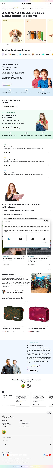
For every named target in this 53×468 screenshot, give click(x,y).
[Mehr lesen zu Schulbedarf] (39, 253)
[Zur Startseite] (26, 3)
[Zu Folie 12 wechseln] (12, 405)
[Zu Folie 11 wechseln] (11, 405)
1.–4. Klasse (6, 127)
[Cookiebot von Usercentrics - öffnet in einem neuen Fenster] (44, 221)
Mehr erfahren (6, 84)
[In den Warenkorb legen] (24, 305)
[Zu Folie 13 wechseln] (13, 405)
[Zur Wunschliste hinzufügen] (24, 303)
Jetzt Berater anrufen (34, 366)
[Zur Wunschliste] (45, 3)
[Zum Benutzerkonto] (50, 3)
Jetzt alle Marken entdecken (9, 106)
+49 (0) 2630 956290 (26, 422)
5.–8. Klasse (15, 127)
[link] (14, 317)
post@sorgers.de (25, 423)
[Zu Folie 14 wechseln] (14, 405)
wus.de (38, 466)
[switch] (20, 239)
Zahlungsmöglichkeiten (7, 452)
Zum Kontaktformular (24, 426)
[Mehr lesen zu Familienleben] (14, 253)
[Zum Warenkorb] (48, 3)
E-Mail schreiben (32, 370)
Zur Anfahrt (5, 426)
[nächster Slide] (50, 50)
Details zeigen (44, 242)
